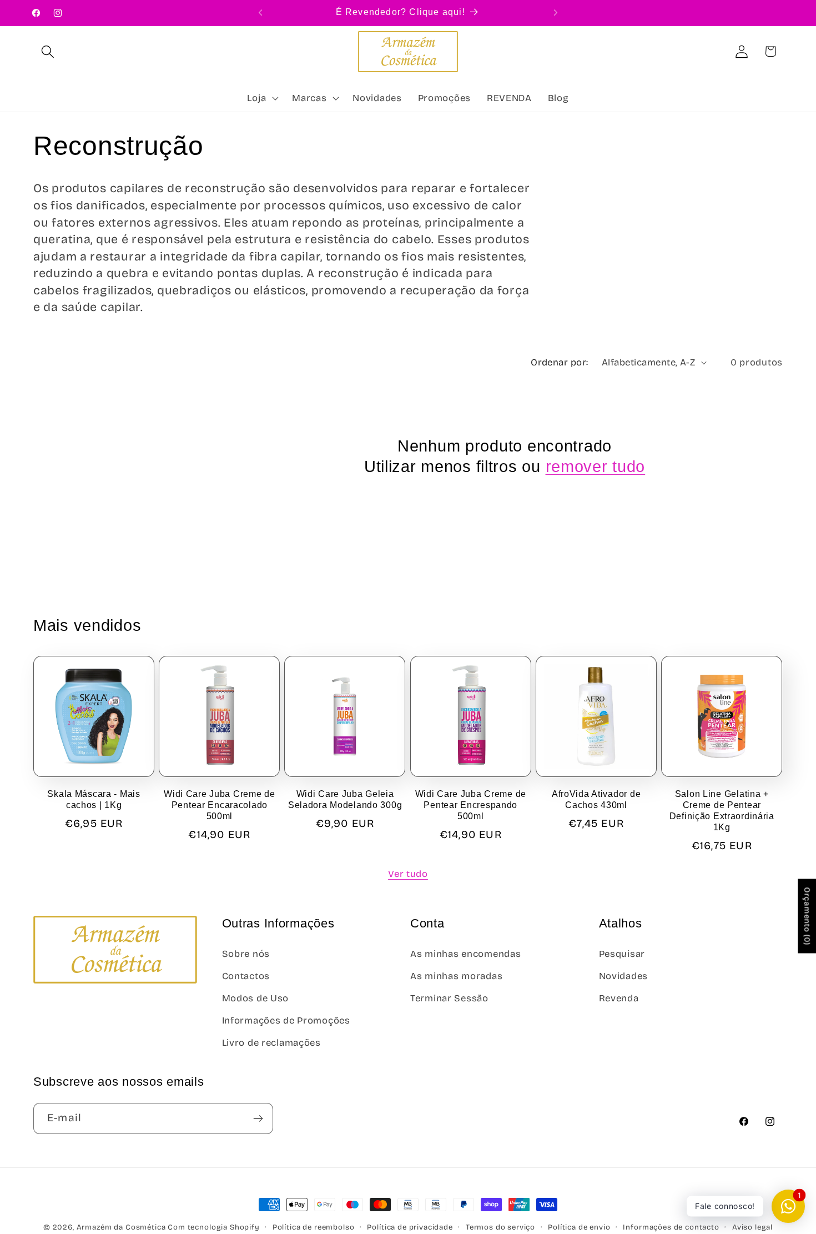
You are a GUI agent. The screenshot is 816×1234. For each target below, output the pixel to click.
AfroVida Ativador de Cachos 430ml (596, 799)
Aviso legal (752, 1227)
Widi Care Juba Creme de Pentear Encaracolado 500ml (219, 805)
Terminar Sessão (449, 998)
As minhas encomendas (465, 954)
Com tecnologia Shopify (213, 1227)
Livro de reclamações (271, 1043)
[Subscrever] (258, 1118)
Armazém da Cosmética (122, 1227)
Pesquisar (622, 954)
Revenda (619, 998)
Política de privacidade (409, 1227)
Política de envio (579, 1227)
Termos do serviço (500, 1227)
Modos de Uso (255, 998)
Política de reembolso (314, 1227)
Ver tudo (408, 874)
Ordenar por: (559, 362)
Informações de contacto (671, 1227)
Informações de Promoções (286, 1020)
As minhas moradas (456, 976)
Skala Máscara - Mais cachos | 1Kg (93, 799)
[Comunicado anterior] (260, 13)
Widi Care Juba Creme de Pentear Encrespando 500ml (471, 805)
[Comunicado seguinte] (555, 13)
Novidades (623, 976)
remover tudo (596, 466)
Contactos (246, 976)
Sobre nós (246, 954)
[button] (48, 51)
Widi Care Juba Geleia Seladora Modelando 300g (345, 799)
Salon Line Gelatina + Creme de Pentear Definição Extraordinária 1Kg (721, 810)
